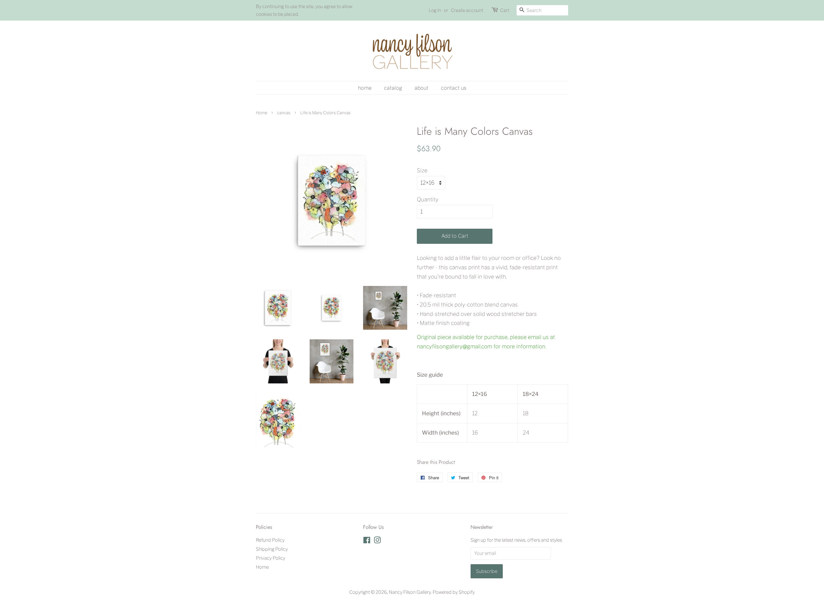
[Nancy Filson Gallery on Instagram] (377, 541)
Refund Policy (270, 540)
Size (422, 170)
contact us (453, 88)
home (364, 88)
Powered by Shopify (454, 592)
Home (261, 112)
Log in (435, 10)
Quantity (427, 199)
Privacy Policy (270, 558)
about (421, 88)
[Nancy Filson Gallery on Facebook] (366, 541)
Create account (467, 10)
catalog (393, 88)
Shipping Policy (272, 549)
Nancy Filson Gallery (410, 592)
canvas (283, 112)
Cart (504, 10)
